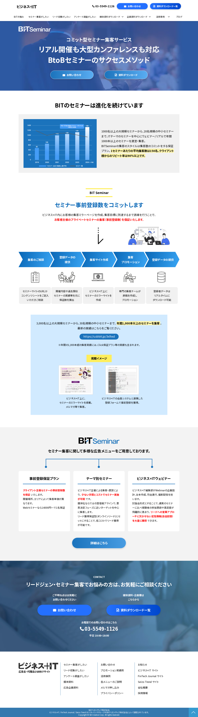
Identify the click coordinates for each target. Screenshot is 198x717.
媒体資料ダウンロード (110, 16)
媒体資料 (68, 682)
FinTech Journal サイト (150, 676)
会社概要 (143, 687)
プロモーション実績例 (112, 670)
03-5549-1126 (104, 6)
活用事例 (160, 16)
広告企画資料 (71, 687)
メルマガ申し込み (110, 687)
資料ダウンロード (128, 75)
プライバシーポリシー (112, 693)
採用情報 (143, 693)
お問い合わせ (134, 6)
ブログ (179, 16)
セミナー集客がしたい (38, 16)
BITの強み (19, 16)
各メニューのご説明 (111, 682)
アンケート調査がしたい (85, 16)
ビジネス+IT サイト (148, 670)
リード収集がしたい (61, 16)
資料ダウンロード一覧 (167, 6)
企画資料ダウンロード (137, 16)
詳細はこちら (99, 543)
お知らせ (142, 664)
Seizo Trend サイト (148, 682)
